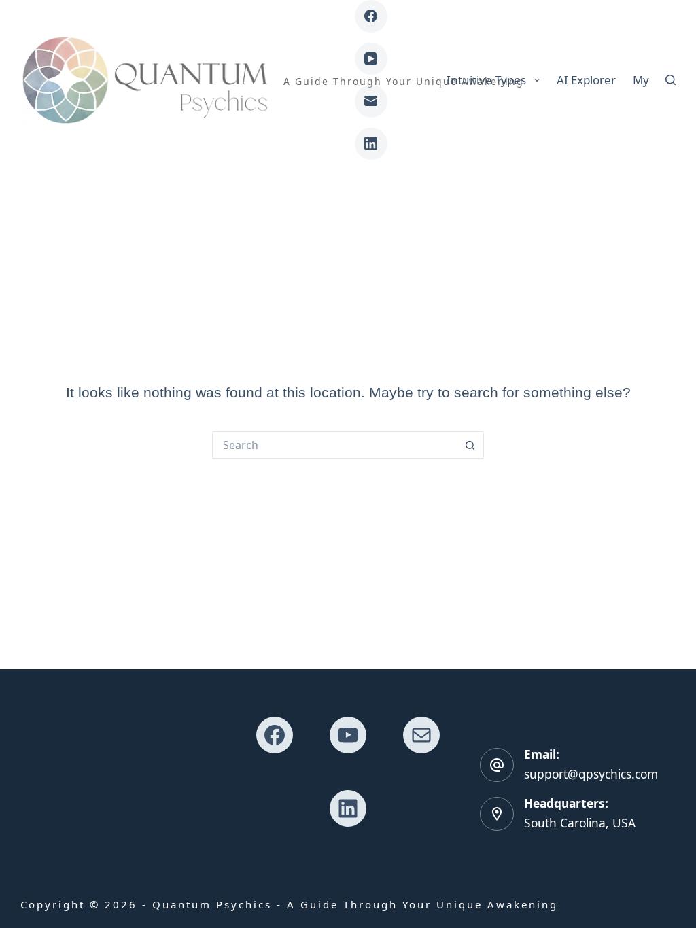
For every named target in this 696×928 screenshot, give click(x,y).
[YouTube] (371, 59)
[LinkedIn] (371, 144)
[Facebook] (371, 16)
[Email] (371, 101)
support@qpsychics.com (591, 774)
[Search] (670, 80)
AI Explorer (586, 80)
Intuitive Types (486, 80)
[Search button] (470, 445)
